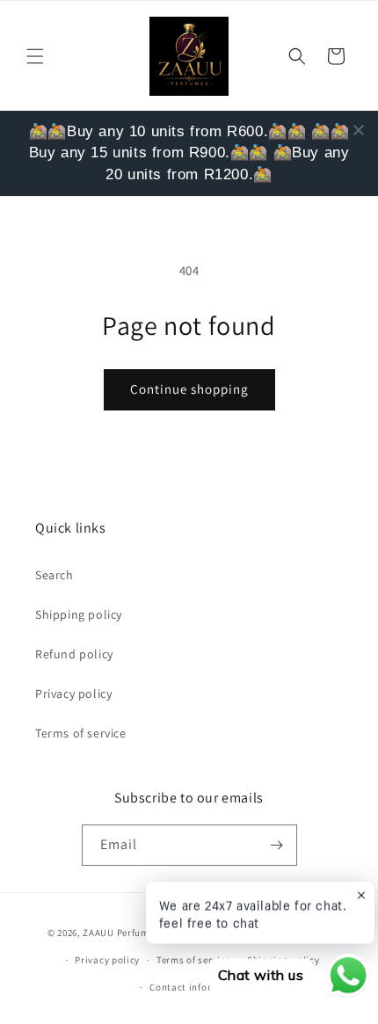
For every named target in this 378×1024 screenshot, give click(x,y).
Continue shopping (189, 389)
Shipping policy (78, 614)
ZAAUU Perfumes (121, 932)
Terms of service (81, 733)
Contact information (196, 987)
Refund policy (74, 654)
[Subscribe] (277, 845)
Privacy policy (73, 693)
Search (54, 575)
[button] (35, 56)
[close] (358, 130)
